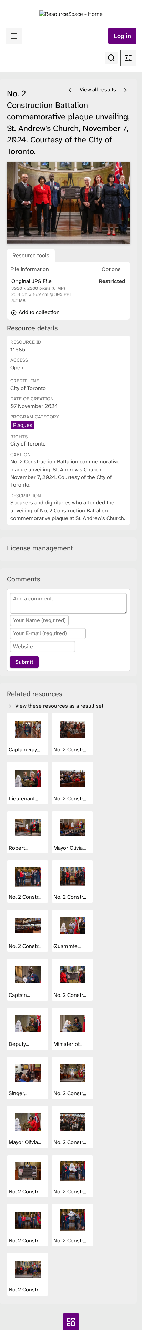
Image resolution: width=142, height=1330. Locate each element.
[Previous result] (71, 90)
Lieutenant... (24, 798)
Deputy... (19, 1044)
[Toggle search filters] (128, 58)
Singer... (19, 1093)
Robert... (19, 847)
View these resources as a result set (58, 705)
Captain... (20, 995)
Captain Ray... (25, 749)
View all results (99, 89)
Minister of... (68, 1044)
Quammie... (67, 946)
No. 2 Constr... (70, 749)
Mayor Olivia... (70, 847)
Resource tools (30, 255)
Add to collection (38, 312)
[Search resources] (111, 58)
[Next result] (125, 90)
